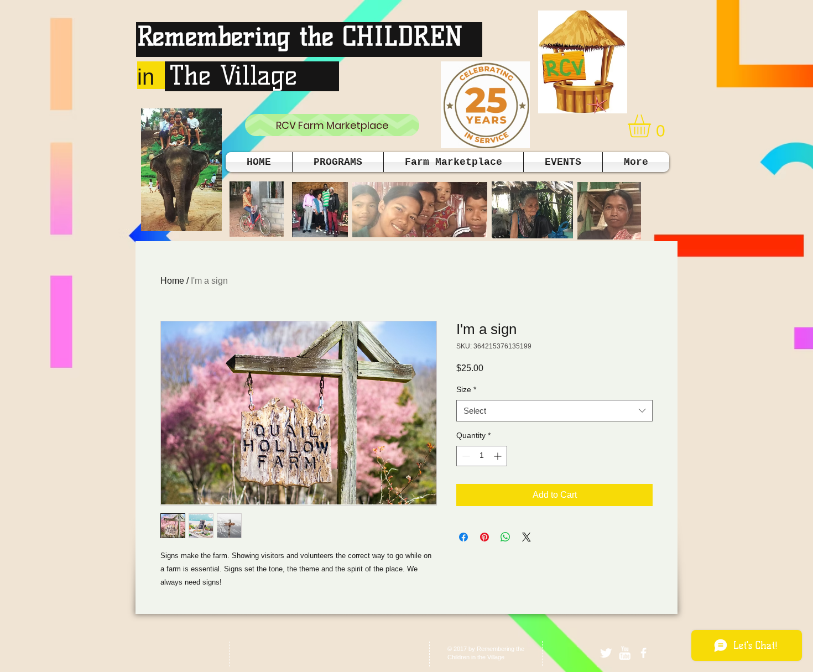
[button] (653, 125)
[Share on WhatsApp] (505, 537)
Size (466, 389)
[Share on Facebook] (463, 537)
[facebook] (643, 653)
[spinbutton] (482, 456)
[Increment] (498, 456)
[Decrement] (465, 456)
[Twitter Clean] (606, 653)
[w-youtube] (625, 653)
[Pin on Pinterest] (484, 537)
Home (172, 280)
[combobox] (554, 410)
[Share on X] (526, 537)
